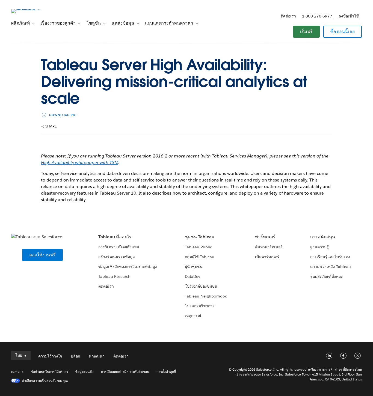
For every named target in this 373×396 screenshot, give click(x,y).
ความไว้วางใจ (50, 356)
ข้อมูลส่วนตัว (84, 371)
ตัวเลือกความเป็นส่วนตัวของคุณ (45, 380)
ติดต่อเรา (288, 16)
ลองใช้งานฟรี (42, 255)
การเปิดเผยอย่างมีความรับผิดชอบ (125, 371)
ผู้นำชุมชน (194, 266)
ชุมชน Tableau (199, 237)
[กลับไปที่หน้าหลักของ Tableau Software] (31, 9)
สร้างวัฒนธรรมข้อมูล (116, 256)
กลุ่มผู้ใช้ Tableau (199, 256)
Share (51, 126)
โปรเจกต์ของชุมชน (201, 286)
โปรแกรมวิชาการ (200, 305)
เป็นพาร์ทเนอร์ (267, 256)
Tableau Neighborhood (206, 296)
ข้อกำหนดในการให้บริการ (49, 371)
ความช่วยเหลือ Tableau (330, 266)
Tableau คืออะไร (114, 237)
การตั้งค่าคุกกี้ (166, 371)
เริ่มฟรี (306, 31)
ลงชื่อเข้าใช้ (349, 16)
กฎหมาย (17, 371)
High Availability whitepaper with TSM (79, 162)
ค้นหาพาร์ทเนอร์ (269, 247)
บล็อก (75, 356)
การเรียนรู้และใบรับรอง (330, 256)
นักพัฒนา (97, 356)
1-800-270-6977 (317, 16)
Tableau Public (198, 247)
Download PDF (63, 115)
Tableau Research (114, 276)
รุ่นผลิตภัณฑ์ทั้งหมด (326, 276)
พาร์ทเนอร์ (265, 237)
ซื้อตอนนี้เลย (342, 31)
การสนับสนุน (322, 237)
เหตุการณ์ (193, 315)
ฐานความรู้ (319, 247)
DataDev (192, 276)
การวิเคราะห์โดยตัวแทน (118, 247)
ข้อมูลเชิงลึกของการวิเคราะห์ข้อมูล (127, 266)
